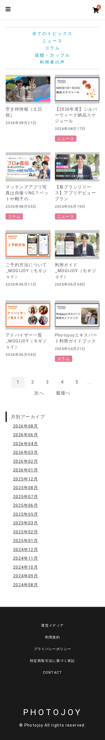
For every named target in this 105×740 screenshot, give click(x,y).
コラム (52, 47)
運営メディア (52, 625)
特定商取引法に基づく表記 (52, 661)
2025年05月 (25, 514)
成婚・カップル (52, 55)
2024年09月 (25, 575)
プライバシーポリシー (52, 649)
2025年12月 (25, 479)
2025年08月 (25, 487)
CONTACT (52, 672)
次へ (39, 393)
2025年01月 (25, 540)
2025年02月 (25, 531)
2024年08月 (25, 584)
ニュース (52, 40)
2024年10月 (25, 567)
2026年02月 (25, 461)
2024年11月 (25, 558)
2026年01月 (25, 470)
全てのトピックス (52, 33)
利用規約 (52, 637)
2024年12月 (25, 549)
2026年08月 (25, 426)
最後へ (63, 393)
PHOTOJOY (52, 712)
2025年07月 (25, 496)
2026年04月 (25, 443)
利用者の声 (52, 62)
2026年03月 (25, 452)
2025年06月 (25, 505)
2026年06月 (25, 434)
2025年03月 (25, 523)
